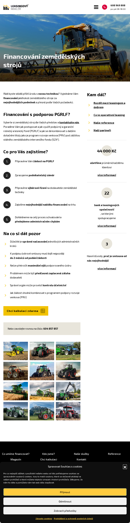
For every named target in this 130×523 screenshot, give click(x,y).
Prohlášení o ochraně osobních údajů (73, 518)
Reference (114, 453)
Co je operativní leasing (109, 114)
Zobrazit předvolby (65, 510)
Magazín (15, 459)
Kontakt (81, 459)
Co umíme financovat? (15, 453)
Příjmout (65, 492)
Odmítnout (65, 501)
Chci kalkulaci (48, 459)
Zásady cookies (44, 518)
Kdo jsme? (48, 453)
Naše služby (81, 453)
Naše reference (104, 122)
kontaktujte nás (69, 122)
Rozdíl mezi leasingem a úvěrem (109, 105)
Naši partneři (102, 130)
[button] (125, 466)
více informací (107, 175)
